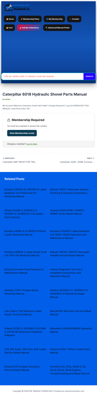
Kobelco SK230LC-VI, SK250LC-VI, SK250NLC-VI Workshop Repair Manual (69, 293)
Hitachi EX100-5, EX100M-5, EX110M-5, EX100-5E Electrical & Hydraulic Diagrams (25, 332)
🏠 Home (10, 19)
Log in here (31, 144)
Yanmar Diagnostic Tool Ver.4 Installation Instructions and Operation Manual (66, 273)
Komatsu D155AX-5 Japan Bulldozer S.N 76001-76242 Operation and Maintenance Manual (70, 234)
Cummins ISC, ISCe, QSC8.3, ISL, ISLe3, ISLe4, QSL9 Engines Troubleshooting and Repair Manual (69, 370)
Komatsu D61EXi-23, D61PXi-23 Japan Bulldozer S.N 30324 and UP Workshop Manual (26, 193)
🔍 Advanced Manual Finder (58, 28)
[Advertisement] (48, 52)
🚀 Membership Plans (30, 19)
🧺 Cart (9, 28)
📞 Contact (74, 19)
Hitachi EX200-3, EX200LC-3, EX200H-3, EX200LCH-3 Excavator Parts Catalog (24, 214)
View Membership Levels (22, 133)
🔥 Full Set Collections (29, 28)
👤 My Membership (54, 19)
